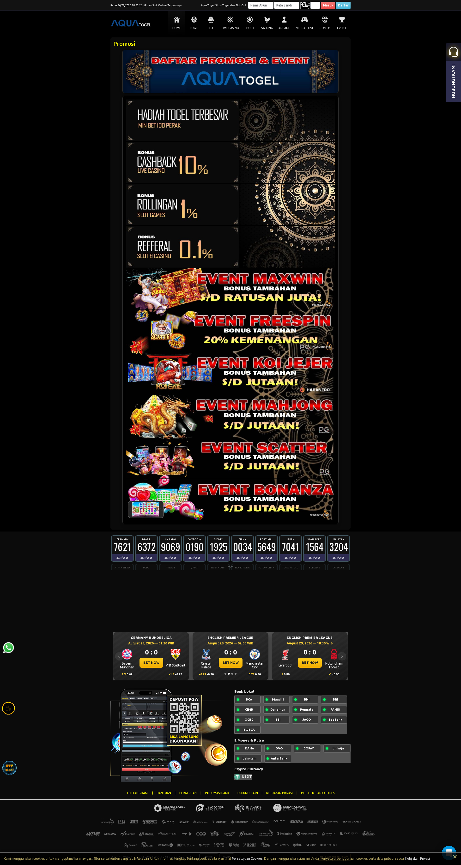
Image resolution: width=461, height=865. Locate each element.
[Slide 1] (225, 673)
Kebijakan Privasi (417, 858)
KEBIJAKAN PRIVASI (279, 793)
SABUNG (267, 27)
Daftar (343, 5)
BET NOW (151, 663)
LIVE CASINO (230, 27)
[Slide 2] (229, 673)
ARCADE (284, 27)
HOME (176, 27)
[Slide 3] (232, 673)
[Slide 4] (236, 673)
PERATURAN (188, 793)
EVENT (342, 27)
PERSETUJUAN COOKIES (318, 793)
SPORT (250, 27)
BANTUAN (164, 793)
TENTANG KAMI (137, 793)
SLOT (211, 27)
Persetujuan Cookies (247, 858)
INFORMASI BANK (217, 793)
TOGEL (194, 27)
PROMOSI (324, 27)
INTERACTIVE (304, 27)
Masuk (328, 5)
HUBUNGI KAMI (247, 793)
